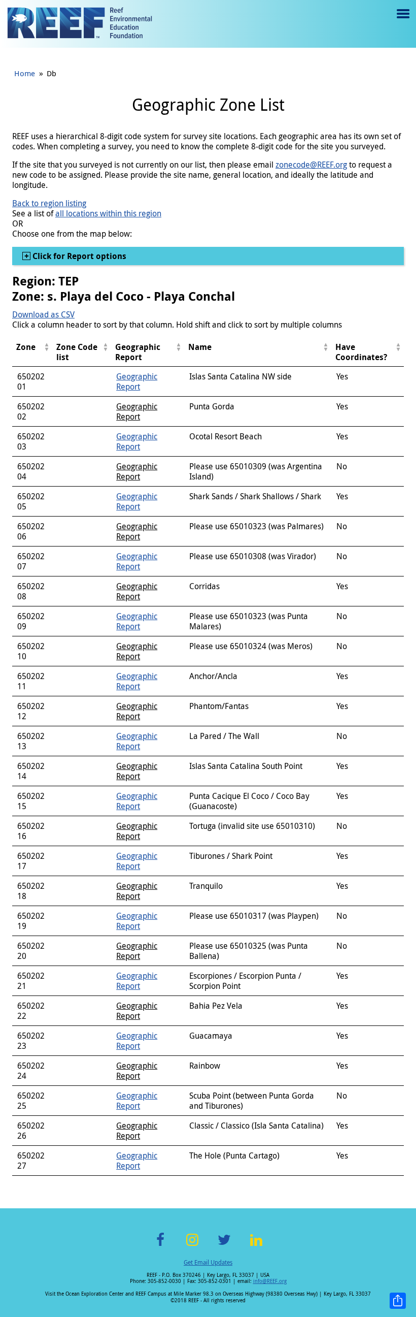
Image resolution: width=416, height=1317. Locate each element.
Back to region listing (49, 203)
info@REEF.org (270, 1281)
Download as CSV (43, 314)
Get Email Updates (208, 1262)
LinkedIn (256, 1245)
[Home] (79, 24)
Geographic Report (136, 381)
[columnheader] (32, 352)
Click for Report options (78, 256)
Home (24, 73)
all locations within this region (108, 213)
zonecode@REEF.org (311, 164)
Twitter (224, 1245)
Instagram (192, 1245)
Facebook (160, 1245)
